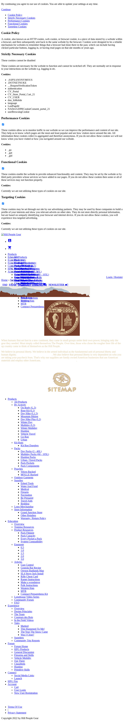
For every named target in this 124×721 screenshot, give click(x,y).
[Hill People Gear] (11, 234)
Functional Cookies (18, 23)
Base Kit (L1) (28, 410)
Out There (19, 661)
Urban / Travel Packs (31, 460)
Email (12, 285)
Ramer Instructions (30, 579)
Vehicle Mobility (22, 658)
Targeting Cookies (17, 26)
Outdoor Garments (23, 477)
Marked (25, 626)
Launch (18, 271)
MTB (23, 303)
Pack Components (30, 465)
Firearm (25, 492)
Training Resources (24, 527)
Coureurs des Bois (23, 617)
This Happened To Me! (33, 629)
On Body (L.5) (28, 407)
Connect (12, 265)
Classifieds (19, 663)
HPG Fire (13, 268)
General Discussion (24, 271)
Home (4, 280)
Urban (24, 439)
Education (13, 257)
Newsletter (59, 285)
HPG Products (21, 649)
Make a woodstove (30, 582)
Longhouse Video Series (26, 596)
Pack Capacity (28, 535)
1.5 (22, 553)
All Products (20, 257)
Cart (16, 274)
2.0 (22, 556)
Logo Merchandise (23, 506)
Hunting (25, 431)
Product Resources (23, 530)
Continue (6, 9)
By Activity (20, 404)
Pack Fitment (27, 532)
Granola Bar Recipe (31, 567)
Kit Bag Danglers (30, 445)
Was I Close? (27, 634)
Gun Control (27, 564)
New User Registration (26, 280)
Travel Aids (26, 500)
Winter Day (26, 422)
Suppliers (19, 637)
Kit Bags (18, 442)
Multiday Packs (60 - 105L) (35, 454)
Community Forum (24, 599)
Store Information (23, 509)
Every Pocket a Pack (31, 538)
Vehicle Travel (28, 433)
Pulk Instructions (29, 297)
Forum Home (21, 265)
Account (12, 271)
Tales (17, 623)
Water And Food (29, 486)
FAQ (5, 285)
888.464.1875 (24, 285)
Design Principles (23, 611)
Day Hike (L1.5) (29, 413)
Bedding (25, 503)
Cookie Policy (15, 15)
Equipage (19, 544)
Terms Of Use (15, 706)
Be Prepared (27, 498)
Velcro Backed (28, 471)
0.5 (22, 547)
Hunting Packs (28, 457)
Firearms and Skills (24, 274)
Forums (39, 285)
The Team (19, 614)
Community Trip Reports (27, 640)
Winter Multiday (29, 428)
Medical (25, 489)
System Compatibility (32, 541)
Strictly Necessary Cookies (21, 17)
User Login (20, 277)
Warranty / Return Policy (33, 518)
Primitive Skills (22, 669)
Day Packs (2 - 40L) (31, 451)
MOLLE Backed (29, 474)
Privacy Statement (17, 712)
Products (12, 254)
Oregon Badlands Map (32, 570)
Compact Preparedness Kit (34, 306)
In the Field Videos (24, 620)
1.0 (22, 550)
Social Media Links (24, 268)
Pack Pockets (27, 463)
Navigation (26, 495)
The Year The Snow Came (34, 631)
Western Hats (27, 300)
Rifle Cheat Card (29, 576)
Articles (18, 562)
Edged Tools (27, 483)
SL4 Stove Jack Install (32, 573)
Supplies (18, 480)
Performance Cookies (19, 20)
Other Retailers (28, 515)
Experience (13, 260)
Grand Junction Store (31, 512)
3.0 (22, 559)
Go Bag (25, 436)
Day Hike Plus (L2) (31, 419)
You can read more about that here (34, 354)
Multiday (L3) (28, 425)
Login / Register (114, 277)
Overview (19, 260)
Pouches (18, 468)
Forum (11, 263)
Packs (17, 448)
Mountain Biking (29, 416)
